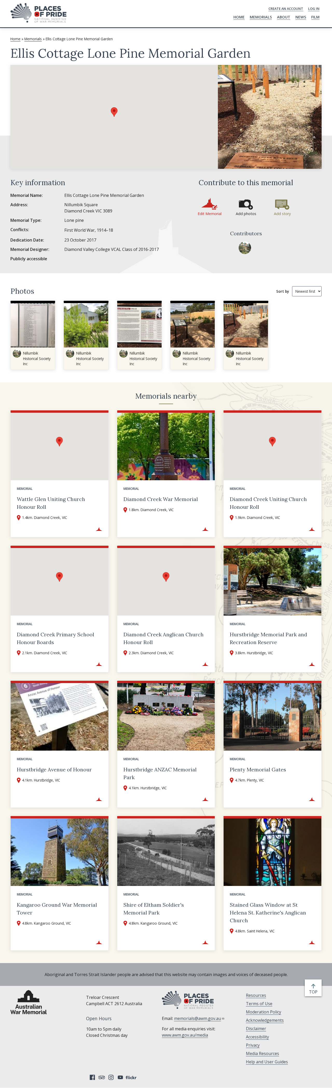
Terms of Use (259, 1003)
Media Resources (262, 1053)
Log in (314, 8)
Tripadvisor (102, 1077)
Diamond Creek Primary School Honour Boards (55, 638)
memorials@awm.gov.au (197, 1018)
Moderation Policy (263, 1012)
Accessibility (257, 1037)
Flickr (132, 1077)
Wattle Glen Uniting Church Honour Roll (51, 503)
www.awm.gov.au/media (185, 1035)
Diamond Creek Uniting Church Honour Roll (268, 503)
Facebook (92, 1077)
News (300, 17)
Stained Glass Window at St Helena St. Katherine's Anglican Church (268, 913)
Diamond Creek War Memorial (160, 499)
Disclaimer (256, 1028)
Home (239, 17)
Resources (256, 995)
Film (315, 17)
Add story (282, 213)
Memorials (261, 17)
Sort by (282, 291)
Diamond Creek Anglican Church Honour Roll (163, 638)
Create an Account (285, 8)
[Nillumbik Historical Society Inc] (245, 248)
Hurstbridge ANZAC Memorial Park (160, 773)
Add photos (246, 213)
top (314, 992)
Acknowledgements (265, 1020)
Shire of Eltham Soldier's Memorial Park (153, 909)
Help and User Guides (267, 1062)
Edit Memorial (210, 213)
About (283, 17)
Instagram (111, 1077)
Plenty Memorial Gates (258, 769)
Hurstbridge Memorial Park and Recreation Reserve (268, 638)
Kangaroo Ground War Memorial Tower (57, 909)
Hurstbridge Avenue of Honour (54, 769)
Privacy (253, 1045)
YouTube (120, 1077)
